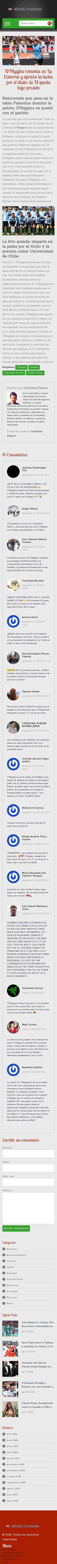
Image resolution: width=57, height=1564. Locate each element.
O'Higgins (21, 367)
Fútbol (10, 1267)
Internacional (14, 1279)
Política (11, 1261)
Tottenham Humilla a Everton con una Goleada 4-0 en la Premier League (38, 1385)
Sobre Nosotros (9, 1550)
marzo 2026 (12, 1458)
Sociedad (11, 1273)
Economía (12, 1291)
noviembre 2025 (15, 1470)
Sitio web (8, 1176)
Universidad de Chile (14, 373)
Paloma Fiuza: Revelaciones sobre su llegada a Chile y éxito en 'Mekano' (37, 1405)
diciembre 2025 (15, 1464)
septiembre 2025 (16, 1482)
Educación (12, 1285)
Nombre (7, 1147)
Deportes (11, 1249)
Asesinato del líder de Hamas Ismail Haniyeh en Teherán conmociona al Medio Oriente (36, 1365)
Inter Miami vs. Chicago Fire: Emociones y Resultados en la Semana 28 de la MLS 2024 (38, 1324)
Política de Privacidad (12, 1556)
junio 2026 (12, 1440)
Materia (7, 1190)
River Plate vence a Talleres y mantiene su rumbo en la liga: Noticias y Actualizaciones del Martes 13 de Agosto (38, 1344)
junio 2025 (12, 1500)
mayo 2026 (12, 1446)
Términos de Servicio (12, 1553)
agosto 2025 (13, 1488)
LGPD (5, 1562)
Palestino (34, 367)
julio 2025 (12, 1494)
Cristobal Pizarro (36, 388)
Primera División (35, 373)
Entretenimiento (16, 1255)
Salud (9, 1303)
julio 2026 (12, 1434)
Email (6, 1162)
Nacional (11, 1297)
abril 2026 (12, 1452)
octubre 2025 (13, 1476)
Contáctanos (8, 1559)
